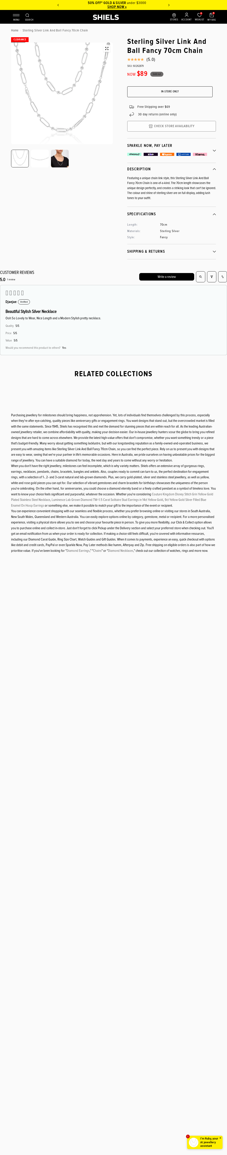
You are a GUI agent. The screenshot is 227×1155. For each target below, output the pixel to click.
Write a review (167, 277)
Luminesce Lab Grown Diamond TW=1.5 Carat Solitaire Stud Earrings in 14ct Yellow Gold (107, 500)
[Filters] (211, 276)
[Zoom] (107, 48)
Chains (97, 550)
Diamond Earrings (78, 550)
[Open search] (200, 276)
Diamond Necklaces (120, 550)
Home (14, 30)
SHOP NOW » (113, 7)
